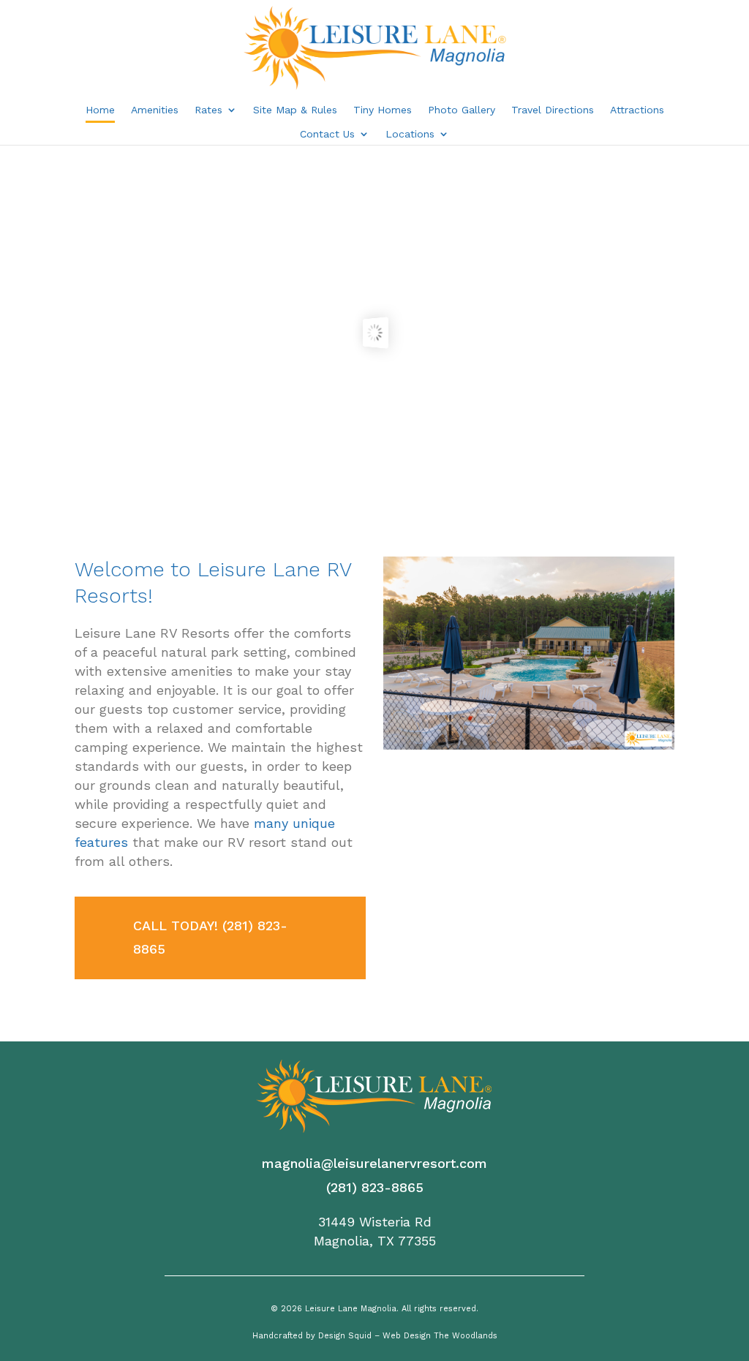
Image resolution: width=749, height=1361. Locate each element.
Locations (409, 134)
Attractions (637, 110)
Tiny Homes (382, 110)
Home (100, 110)
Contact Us (327, 134)
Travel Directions (552, 110)
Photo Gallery (461, 110)
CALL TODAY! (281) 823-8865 (210, 937)
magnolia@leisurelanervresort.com (374, 1163)
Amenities (154, 110)
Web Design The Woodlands (440, 1336)
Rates (208, 110)
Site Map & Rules (295, 110)
